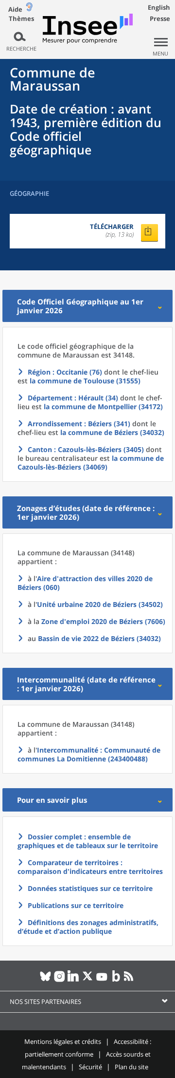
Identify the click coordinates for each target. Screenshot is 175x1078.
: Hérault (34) (73, 397)
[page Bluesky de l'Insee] (45, 980)
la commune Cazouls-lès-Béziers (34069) (91, 463)
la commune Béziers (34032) (112, 432)
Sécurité (90, 1066)
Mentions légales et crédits (62, 1041)
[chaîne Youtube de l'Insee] (102, 980)
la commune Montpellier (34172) (103, 406)
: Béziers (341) (79, 423)
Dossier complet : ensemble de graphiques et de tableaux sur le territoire (88, 841)
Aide (15, 9)
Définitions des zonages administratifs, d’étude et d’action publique (88, 927)
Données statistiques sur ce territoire (90, 888)
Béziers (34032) (99, 638)
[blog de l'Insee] (116, 980)
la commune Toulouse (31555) (85, 380)
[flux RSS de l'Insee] (130, 980)
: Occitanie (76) (65, 372)
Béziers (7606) (103, 621)
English (159, 7)
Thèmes (21, 19)
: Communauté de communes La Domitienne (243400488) (89, 754)
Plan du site (131, 1066)
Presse (160, 18)
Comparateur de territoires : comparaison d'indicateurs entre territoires (90, 867)
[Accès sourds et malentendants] (29, 9)
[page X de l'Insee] (88, 980)
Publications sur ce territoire (75, 905)
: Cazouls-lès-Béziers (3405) (86, 449)
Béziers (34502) (100, 604)
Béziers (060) (85, 583)
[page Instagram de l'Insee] (59, 980)
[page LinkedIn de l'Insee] (74, 980)
